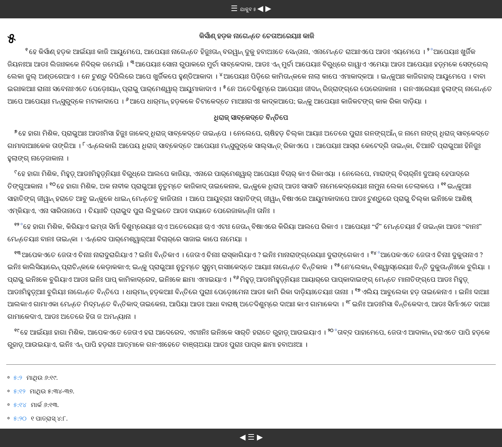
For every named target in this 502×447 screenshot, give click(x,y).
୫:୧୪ (19, 404)
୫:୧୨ (19, 391)
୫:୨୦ (19, 418)
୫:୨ (17, 377)
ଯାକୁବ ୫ (248, 9)
